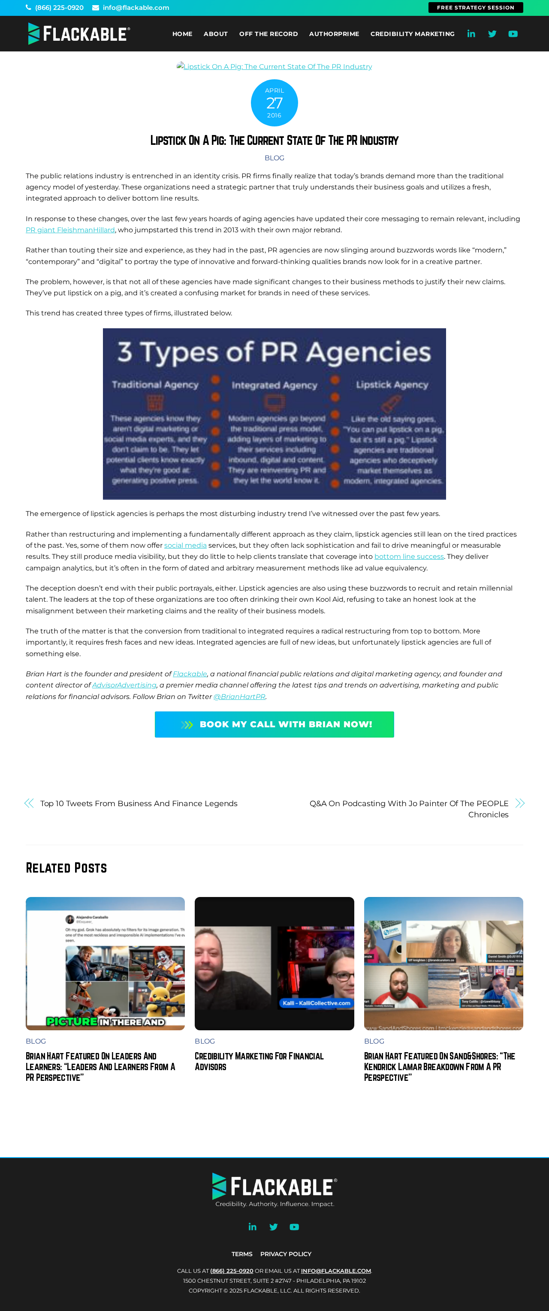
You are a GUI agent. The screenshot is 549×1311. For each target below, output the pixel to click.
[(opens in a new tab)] (274, 1024)
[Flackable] (79, 43)
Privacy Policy (285, 1254)
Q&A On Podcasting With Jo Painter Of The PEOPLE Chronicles (409, 808)
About (216, 34)
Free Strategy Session (476, 7)
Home (182, 34)
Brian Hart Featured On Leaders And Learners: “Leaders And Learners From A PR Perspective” (100, 1066)
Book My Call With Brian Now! (286, 724)
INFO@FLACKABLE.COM (336, 1270)
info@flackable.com (135, 7)
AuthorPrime (334, 34)
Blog (274, 158)
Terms (242, 1254)
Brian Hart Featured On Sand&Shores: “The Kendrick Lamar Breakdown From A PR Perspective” (440, 1066)
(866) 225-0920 (58, 7)
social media (185, 545)
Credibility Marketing (413, 34)
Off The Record (268, 34)
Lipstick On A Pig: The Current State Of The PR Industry (275, 140)
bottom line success (409, 556)
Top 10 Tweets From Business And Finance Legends (139, 803)
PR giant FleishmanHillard (70, 230)
